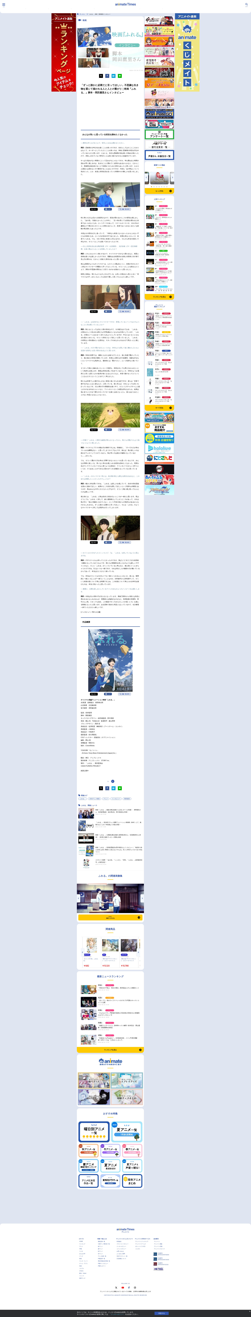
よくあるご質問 (121, 1253)
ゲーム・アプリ (83, 1263)
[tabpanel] (159, 178)
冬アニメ (100, 1253)
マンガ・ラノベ (83, 1261)
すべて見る (159, 408)
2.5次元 (81, 1271)
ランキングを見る (110, 1050)
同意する (161, 1313)
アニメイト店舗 (158, 1246)
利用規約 (119, 1241)
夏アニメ (100, 1249)
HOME (81, 1241)
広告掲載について (121, 1258)
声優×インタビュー (103, 1263)
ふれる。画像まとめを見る (110, 917)
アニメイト (157, 1241)
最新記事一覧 (101, 1241)
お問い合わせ (120, 1251)
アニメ (106, 799)
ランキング (82, 1244)
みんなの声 (82, 1253)
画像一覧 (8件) (125, 209)
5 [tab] (162, 186)
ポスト (94, 209)
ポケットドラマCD (140, 1246)
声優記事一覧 (101, 1258)
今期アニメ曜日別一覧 (104, 1244)
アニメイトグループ (159, 1249)
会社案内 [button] (156, 1239)
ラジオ (81, 1251)
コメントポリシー (121, 1249)
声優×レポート (102, 1266)
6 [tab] (164, 186)
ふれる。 (82, 799)
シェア (109, 209)
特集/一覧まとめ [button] (102, 1239)
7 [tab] (167, 186)
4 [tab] (159, 186)
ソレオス (137, 1249)
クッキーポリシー (121, 1246)
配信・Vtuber (82, 1273)
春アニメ (100, 1246)
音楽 (80, 1266)
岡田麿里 (127, 799)
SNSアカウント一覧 (122, 1256)
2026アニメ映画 (95, 799)
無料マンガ (82, 1278)
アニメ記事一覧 (102, 1256)
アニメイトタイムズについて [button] (124, 1239)
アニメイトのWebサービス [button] (142, 1239)
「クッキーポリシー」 (117, 1314)
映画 (80, 1258)
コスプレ (81, 1268)
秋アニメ (100, 1251)
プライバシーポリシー (122, 1244)
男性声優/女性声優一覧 (104, 1261)
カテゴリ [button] (81, 1239)
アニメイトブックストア (141, 1241)
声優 (80, 1249)
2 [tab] (154, 186)
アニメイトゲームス (140, 1244)
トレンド (81, 1275)
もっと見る (159, 191)
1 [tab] (152, 186)
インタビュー (116, 799)
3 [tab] (157, 186)
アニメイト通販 (158, 1244)
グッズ (81, 1256)
